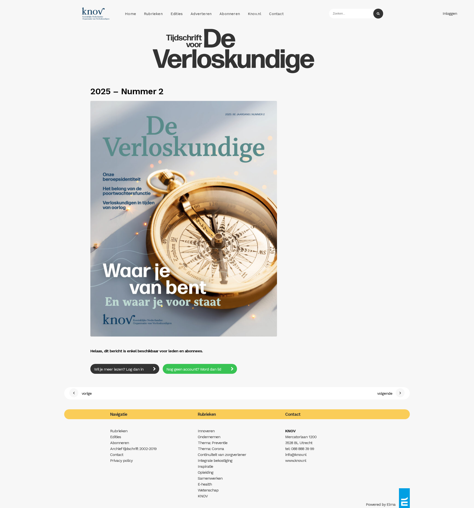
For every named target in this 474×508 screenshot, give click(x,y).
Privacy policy (121, 460)
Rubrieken (153, 14)
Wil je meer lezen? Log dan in (119, 369)
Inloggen (450, 13)
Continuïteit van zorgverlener (222, 454)
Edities (177, 14)
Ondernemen (209, 436)
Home (130, 14)
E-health (205, 484)
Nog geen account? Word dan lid (194, 369)
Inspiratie (205, 466)
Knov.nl (254, 14)
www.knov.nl (295, 460)
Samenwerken (210, 478)
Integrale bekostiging (215, 460)
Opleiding (205, 472)
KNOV (203, 496)
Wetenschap (208, 490)
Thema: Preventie (212, 442)
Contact (276, 14)
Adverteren (201, 14)
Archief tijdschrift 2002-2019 (133, 448)
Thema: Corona (211, 448)
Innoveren (206, 431)
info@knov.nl (295, 454)
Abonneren (229, 14)
